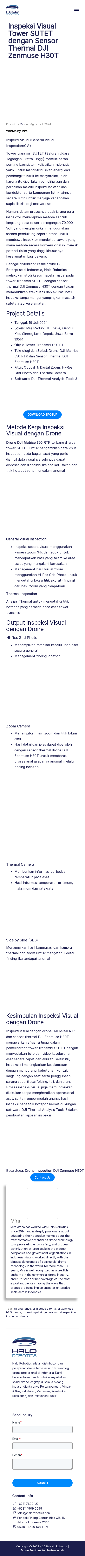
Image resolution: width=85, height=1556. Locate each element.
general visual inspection (60, 1312)
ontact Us (42, 1177)
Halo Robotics (55, 270)
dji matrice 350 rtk (44, 1308)
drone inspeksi (32, 1312)
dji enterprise (22, 1308)
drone (17, 1312)
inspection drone (17, 1316)
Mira (22, 124)
